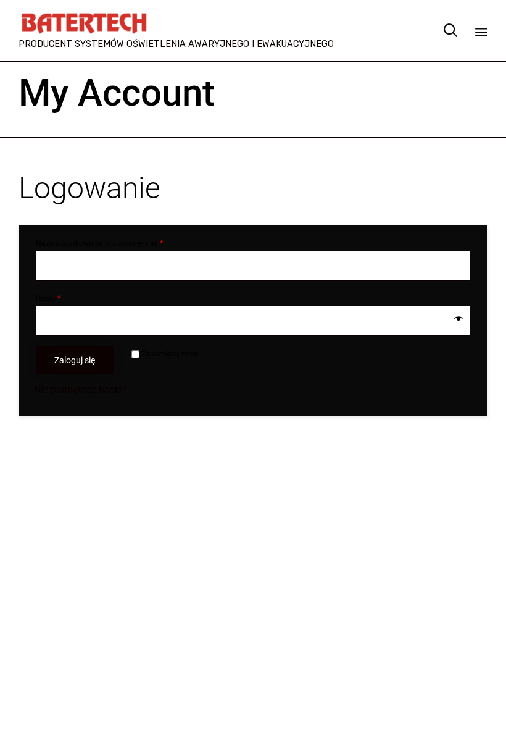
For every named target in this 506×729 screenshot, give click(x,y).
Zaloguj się (74, 360)
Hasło (48, 298)
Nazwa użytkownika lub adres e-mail (99, 243)
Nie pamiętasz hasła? (81, 389)
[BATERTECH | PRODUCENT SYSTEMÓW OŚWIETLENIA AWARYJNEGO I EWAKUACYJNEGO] (176, 23)
